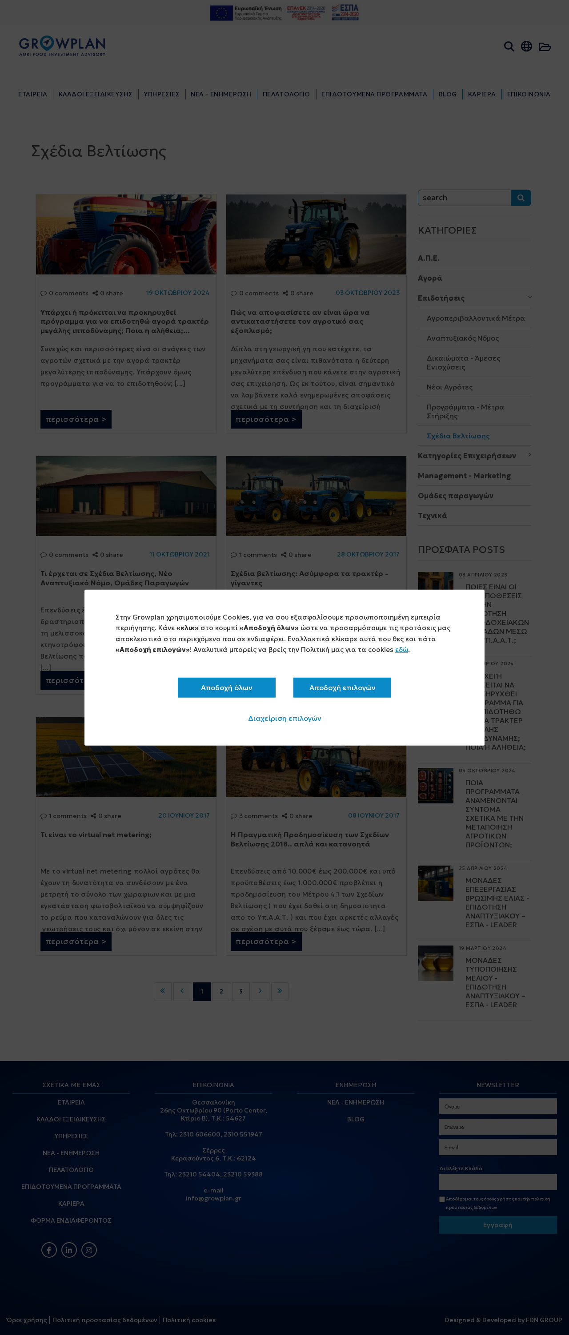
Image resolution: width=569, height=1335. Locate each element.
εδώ (401, 649)
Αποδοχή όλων (226, 687)
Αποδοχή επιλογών (342, 687)
